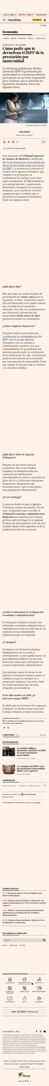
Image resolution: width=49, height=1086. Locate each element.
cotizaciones (10, 1002)
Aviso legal (13, 1061)
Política (31, 38)
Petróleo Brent (41, 15)
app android (39, 1002)
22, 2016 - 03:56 (24, 135)
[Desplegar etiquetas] (44, 785)
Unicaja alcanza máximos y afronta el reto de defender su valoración (23, 921)
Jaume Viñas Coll (23, 758)
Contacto (6, 1061)
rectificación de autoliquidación (20, 336)
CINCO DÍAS (24, 132)
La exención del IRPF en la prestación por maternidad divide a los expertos (31, 769)
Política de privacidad (11, 1064)
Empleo (13, 38)
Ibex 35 (6, 15)
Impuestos (22, 38)
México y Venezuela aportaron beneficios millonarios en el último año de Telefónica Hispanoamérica (23, 912)
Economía (10, 32)
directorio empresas (39, 991)
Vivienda (6, 38)
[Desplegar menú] (4, 20)
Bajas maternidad (9, 786)
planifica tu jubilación (10, 992)
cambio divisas (24, 991)
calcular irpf (9, 982)
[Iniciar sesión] (44, 20)
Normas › (43, 735)
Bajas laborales (34, 786)
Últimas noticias (41, 38)
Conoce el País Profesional (24, 1011)
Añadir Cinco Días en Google (16, 148)
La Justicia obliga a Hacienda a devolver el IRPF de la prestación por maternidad (31, 751)
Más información (8, 797)
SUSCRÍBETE (37, 20)
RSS (34, 1064)
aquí (38, 802)
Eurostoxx (13, 945)
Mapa (30, 1064)
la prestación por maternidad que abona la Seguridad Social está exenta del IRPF (24, 165)
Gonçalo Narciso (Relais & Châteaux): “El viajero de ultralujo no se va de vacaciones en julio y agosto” (24, 902)
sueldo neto (39, 982)
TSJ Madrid (22, 786)
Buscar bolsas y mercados (15, 933)
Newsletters (40, 1064)
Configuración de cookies (37, 1061)
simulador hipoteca (24, 982)
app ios (24, 1002)
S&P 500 (22, 15)
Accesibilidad (23, 1064)
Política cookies (23, 1061)
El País (43, 25)
